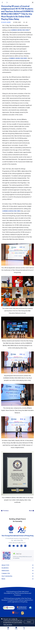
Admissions (5, 570)
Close (29, 622)
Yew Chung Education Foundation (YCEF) (16, 599)
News (3, 579)
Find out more (8, 624)
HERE (8, 593)
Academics (5, 568)
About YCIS (5, 565)
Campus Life (6, 573)
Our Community (7, 576)
